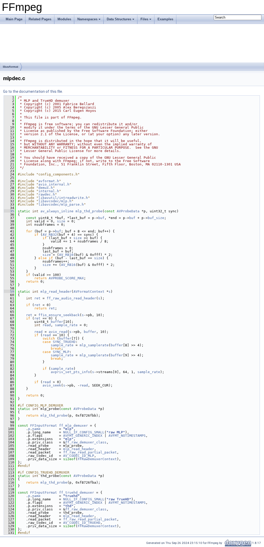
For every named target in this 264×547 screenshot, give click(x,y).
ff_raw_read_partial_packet (90, 452)
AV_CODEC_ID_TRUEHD (81, 523)
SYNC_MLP (61, 352)
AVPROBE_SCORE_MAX (66, 278)
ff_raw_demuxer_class (85, 442)
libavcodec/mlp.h (54, 201)
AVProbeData (128, 211)
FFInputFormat (43, 425)
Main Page (14, 19)
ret (37, 298)
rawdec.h (46, 194)
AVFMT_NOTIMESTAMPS (127, 435)
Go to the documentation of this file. (33, 91)
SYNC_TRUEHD (64, 342)
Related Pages (40, 19)
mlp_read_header (55, 291)
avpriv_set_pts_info (70, 372)
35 (9, 211)
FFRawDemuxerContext (97, 459)
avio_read (58, 332)
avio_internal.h (53, 184)
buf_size (156, 218)
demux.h (45, 188)
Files (144, 19)
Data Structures (119, 19)
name (36, 429)
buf (101, 218)
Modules (64, 19)
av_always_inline (56, 211)
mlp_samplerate (94, 345)
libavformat (10, 66)
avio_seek (52, 385)
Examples (165, 19)
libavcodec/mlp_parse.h (61, 204)
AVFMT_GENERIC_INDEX (82, 435)
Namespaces (87, 19)
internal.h (48, 191)
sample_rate (66, 325)
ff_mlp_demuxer (73, 425)
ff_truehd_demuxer (76, 492)
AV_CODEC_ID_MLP (78, 456)
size (61, 221)
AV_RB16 (66, 255)
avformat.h (48, 181)
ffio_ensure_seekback (59, 315)
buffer (57, 322)
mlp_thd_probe (89, 211)
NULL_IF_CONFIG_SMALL (83, 432)
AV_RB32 (50, 235)
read (47, 325)
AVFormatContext (88, 291)
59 (9, 291)
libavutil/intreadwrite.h (63, 198)
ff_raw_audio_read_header (71, 298)
